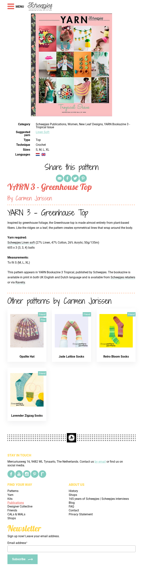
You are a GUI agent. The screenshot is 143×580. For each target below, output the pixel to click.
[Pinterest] (83, 178)
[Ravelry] (42, 474)
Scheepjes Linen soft (21, 242)
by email (100, 461)
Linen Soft (42, 132)
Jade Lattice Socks (71, 356)
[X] (75, 178)
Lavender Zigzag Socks (27, 415)
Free (43, 320)
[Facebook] (11, 474)
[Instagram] (27, 474)
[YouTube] (19, 474)
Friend (42, 314)
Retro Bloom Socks (116, 356)
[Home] (40, 7)
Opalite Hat (27, 356)
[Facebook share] (67, 178)
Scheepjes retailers (123, 277)
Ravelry (20, 282)
